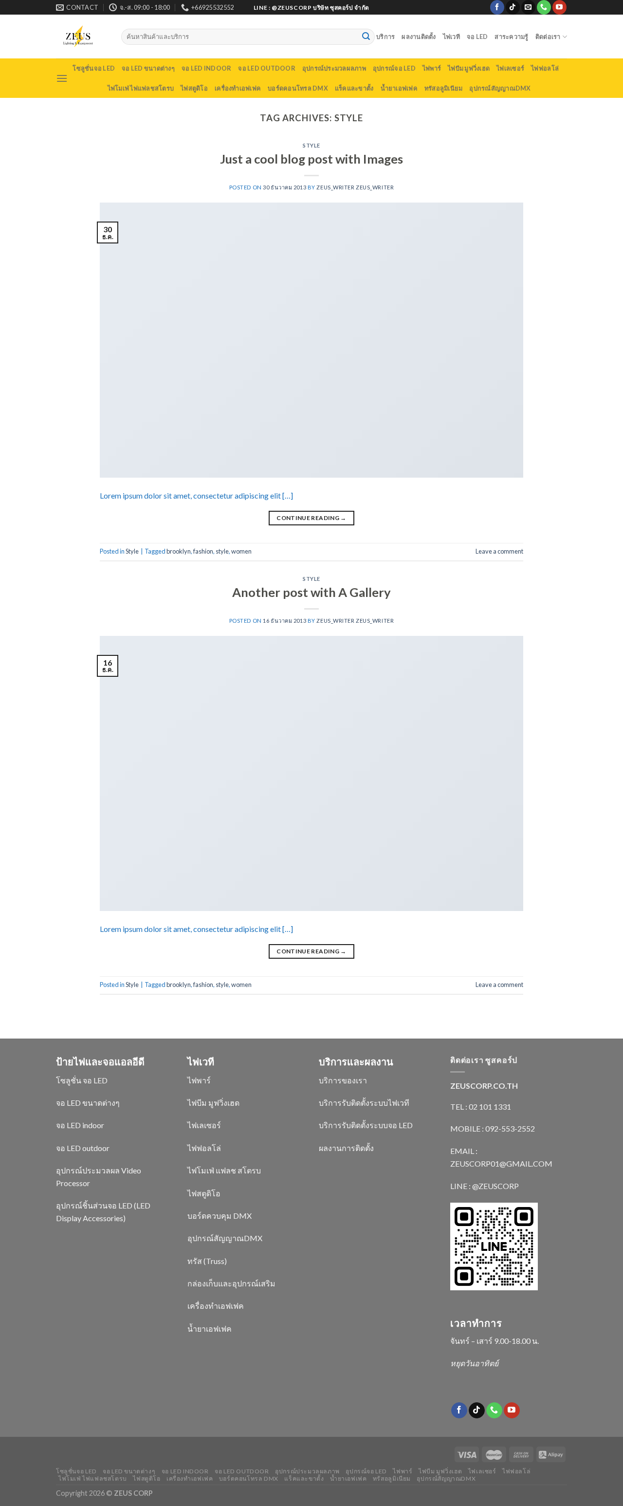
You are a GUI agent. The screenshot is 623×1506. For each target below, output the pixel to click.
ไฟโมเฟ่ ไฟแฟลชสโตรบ (141, 88)
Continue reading (311, 517)
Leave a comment (499, 551)
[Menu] (62, 78)
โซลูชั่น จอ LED (82, 1080)
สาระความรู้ (511, 36)
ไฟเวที (451, 36)
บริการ (385, 36)
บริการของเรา (343, 1080)
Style (311, 145)
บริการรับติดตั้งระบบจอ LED (366, 1125)
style (222, 551)
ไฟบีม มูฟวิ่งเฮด (469, 68)
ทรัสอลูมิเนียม (443, 88)
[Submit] (366, 37)
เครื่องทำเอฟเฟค (238, 88)
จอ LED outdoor (266, 68)
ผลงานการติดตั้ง (346, 1148)
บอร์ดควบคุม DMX (219, 1215)
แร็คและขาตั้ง (354, 88)
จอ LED (477, 36)
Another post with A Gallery (311, 592)
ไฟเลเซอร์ (510, 68)
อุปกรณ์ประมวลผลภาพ (334, 68)
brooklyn (178, 551)
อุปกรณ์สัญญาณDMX (500, 88)
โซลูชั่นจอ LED (94, 68)
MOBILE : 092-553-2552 (492, 1128)
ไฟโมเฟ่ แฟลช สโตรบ (224, 1170)
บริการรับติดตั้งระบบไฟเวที (364, 1102)
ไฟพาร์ (431, 68)
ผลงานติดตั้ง (419, 36)
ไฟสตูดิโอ (194, 88)
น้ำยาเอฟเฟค (399, 88)
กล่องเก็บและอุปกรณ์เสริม (231, 1283)
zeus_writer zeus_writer (355, 187)
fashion (203, 551)
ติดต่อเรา (548, 36)
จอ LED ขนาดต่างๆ (148, 68)
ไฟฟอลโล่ (545, 68)
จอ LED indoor (206, 68)
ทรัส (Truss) (207, 1260)
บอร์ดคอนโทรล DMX (298, 88)
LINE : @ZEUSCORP (484, 1185)
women (241, 551)
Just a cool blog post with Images (311, 158)
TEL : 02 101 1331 (480, 1106)
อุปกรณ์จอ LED (394, 68)
